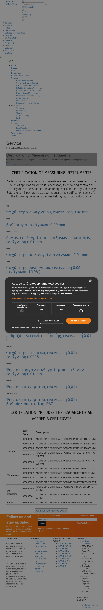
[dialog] (51, 305)
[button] (51, 298)
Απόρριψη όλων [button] (51, 321)
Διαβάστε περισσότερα (62, 293)
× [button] (94, 281)
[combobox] (90, 280)
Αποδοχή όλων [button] (78, 321)
